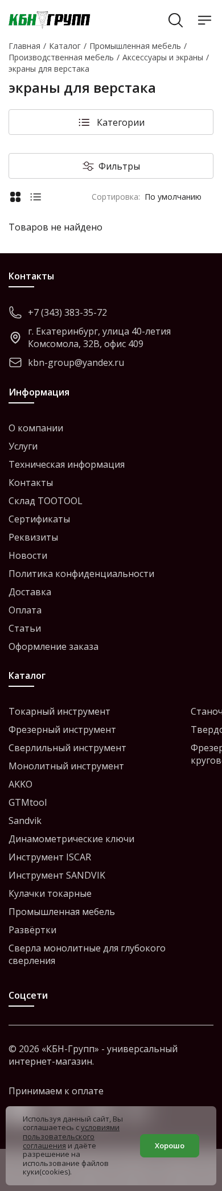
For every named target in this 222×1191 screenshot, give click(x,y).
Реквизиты (33, 537)
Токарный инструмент (59, 711)
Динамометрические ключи (71, 839)
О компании (36, 428)
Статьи (25, 628)
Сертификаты (39, 519)
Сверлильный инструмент (67, 747)
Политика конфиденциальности (81, 573)
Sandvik (25, 820)
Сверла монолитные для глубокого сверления (87, 954)
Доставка (30, 592)
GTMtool (28, 802)
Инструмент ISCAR (50, 857)
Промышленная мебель (62, 911)
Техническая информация (67, 464)
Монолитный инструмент (66, 766)
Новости (28, 555)
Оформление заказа (53, 646)
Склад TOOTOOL (46, 500)
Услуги (23, 446)
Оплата (25, 610)
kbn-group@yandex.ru (76, 362)
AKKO (20, 784)
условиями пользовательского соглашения (71, 1136)
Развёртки (32, 930)
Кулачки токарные (50, 893)
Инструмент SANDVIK (57, 875)
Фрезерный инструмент (62, 729)
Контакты (31, 482)
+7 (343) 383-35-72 (67, 312)
